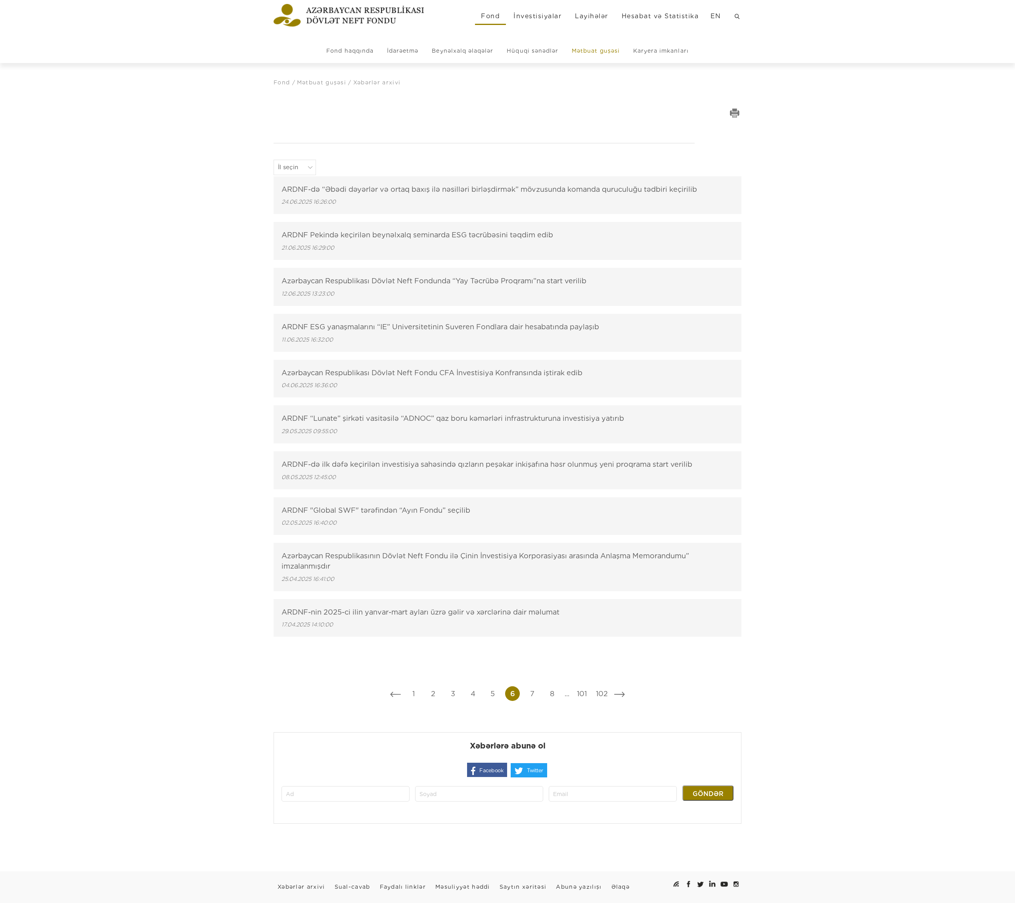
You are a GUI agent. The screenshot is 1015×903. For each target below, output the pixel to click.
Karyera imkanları (661, 51)
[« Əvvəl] (395, 693)
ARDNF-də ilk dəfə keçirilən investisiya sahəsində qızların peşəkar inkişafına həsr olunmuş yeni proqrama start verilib (487, 464)
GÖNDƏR (708, 794)
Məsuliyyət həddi (462, 887)
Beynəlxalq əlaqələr (462, 51)
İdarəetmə (402, 51)
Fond (490, 16)
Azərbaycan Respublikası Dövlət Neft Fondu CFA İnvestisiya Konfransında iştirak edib (432, 372)
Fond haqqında (349, 51)
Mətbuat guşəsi (596, 51)
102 (602, 693)
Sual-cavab (352, 887)
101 (582, 693)
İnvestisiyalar (537, 16)
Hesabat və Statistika (660, 16)
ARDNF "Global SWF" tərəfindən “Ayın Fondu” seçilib (376, 510)
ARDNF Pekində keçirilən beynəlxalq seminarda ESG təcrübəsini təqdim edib (417, 235)
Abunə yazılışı (578, 887)
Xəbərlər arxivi (301, 887)
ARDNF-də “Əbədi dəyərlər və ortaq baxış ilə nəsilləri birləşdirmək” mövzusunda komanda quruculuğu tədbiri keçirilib (489, 189)
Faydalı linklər (403, 887)
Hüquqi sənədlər (532, 51)
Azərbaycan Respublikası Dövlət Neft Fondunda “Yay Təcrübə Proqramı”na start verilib (434, 281)
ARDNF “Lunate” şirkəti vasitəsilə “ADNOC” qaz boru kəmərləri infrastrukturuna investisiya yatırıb (453, 418)
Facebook (491, 770)
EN (715, 16)
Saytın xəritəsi (523, 887)
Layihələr (591, 16)
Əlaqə (620, 887)
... (567, 693)
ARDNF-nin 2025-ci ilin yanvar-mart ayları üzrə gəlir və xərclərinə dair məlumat (420, 612)
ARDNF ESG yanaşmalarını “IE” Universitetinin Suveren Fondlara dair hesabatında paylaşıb (440, 327)
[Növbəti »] (619, 693)
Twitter (535, 770)
